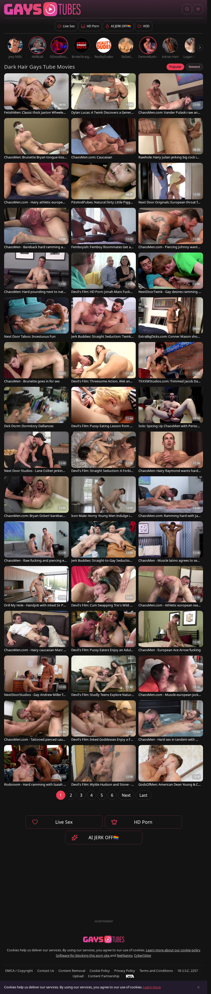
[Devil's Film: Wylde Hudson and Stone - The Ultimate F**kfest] (103, 766)
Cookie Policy (100, 970)
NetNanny (125, 955)
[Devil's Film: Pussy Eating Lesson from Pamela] (103, 408)
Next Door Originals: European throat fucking (169, 202)
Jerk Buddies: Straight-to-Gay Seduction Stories (101, 560)
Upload (78, 976)
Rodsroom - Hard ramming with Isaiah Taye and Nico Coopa (35, 784)
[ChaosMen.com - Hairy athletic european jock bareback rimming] (36, 184)
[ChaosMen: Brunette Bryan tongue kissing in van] (36, 139)
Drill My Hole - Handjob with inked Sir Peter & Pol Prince (35, 605)
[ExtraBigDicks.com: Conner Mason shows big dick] (170, 318)
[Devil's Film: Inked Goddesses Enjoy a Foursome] (103, 721)
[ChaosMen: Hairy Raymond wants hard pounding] (170, 453)
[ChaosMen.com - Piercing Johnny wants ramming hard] (170, 229)
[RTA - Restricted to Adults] (130, 976)
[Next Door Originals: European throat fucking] (170, 184)
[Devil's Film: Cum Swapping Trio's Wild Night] (103, 587)
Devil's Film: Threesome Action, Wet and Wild (101, 381)
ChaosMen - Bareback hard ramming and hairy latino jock (34, 247)
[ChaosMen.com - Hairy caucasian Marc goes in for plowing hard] (36, 632)
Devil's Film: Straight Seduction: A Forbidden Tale (102, 471)
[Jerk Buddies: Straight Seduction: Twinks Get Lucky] (103, 318)
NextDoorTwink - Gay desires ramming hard (169, 292)
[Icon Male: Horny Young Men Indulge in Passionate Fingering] (103, 497)
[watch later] (10, 79)
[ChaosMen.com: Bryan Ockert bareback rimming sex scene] (36, 497)
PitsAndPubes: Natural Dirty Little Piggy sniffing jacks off (101, 202)
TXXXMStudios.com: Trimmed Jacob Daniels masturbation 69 (169, 381)
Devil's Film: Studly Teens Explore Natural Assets (102, 695)
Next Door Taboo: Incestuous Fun (30, 336)
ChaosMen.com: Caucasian (91, 157)
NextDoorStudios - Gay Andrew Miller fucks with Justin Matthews (35, 695)
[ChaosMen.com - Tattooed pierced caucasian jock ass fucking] (36, 721)
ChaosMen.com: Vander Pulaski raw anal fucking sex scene (169, 112)
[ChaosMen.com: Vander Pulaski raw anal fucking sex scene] (170, 94)
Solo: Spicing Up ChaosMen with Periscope (168, 426)
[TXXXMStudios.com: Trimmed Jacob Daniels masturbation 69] (170, 363)
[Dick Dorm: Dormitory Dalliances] (36, 408)
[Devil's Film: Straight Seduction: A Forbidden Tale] (103, 453)
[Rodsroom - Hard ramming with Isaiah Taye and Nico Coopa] (36, 766)
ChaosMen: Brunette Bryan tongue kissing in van (34, 157)
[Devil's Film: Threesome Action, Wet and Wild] (103, 363)
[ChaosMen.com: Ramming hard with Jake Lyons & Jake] (170, 497)
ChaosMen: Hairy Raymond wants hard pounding (169, 471)
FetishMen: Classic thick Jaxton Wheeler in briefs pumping (35, 112)
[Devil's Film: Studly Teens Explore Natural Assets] (103, 677)
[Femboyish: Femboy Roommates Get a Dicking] (103, 229)
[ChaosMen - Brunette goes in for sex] (36, 363)
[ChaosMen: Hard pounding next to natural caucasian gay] (36, 274)
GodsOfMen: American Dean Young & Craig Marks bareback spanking (168, 784)
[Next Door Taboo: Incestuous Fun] (36, 318)
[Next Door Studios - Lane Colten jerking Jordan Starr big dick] (36, 453)
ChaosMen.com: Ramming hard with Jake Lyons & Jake (169, 516)
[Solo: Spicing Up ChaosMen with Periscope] (170, 408)
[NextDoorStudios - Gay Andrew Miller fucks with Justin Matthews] (36, 677)
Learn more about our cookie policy (173, 950)
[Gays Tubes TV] (103, 939)
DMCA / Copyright (19, 970)
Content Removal (71, 970)
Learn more (152, 987)
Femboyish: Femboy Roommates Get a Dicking (102, 247)
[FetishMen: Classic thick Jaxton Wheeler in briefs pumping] (36, 94)
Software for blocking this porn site (83, 955)
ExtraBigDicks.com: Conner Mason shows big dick (169, 336)
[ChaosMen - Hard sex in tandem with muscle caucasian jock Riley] (170, 721)
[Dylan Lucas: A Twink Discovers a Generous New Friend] (103, 94)
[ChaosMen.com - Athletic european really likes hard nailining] (170, 587)
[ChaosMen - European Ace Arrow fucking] (170, 632)
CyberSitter (142, 955)
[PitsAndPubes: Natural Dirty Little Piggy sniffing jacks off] (103, 184)
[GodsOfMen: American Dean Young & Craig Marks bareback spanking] (170, 766)
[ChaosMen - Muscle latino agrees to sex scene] (170, 542)
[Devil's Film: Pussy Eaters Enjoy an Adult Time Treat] (103, 632)
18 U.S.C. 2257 (187, 970)
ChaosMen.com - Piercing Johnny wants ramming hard (168, 247)
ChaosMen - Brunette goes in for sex (32, 381)
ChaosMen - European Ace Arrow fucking (169, 650)
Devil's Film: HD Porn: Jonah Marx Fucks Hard (101, 292)
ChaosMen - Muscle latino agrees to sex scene (168, 560)
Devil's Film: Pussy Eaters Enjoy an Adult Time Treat (101, 650)
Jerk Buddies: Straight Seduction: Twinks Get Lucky (102, 336)
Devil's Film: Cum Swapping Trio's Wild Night (102, 605)
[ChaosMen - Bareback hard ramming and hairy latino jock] (36, 229)
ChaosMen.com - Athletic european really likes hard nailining (168, 605)
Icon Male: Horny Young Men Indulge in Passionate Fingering (101, 516)
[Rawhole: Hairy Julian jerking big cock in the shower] (170, 139)
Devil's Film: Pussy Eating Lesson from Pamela (102, 426)
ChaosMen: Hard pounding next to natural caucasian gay (35, 292)
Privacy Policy (124, 970)
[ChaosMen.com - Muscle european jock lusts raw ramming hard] (170, 677)
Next (126, 795)
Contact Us (45, 970)
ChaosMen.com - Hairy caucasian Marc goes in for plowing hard (35, 650)
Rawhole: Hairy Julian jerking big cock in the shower (169, 157)
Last (143, 795)
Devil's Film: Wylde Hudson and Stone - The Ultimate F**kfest (102, 784)
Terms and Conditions (156, 970)
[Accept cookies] (198, 987)
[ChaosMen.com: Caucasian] (103, 139)
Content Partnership (103, 976)
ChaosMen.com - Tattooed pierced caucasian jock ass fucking (35, 739)
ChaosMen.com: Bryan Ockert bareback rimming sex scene (35, 516)
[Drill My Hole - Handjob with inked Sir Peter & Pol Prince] (36, 587)
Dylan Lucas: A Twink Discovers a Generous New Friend (102, 112)
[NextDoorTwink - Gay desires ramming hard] (170, 274)
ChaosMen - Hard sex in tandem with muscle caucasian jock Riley (169, 739)
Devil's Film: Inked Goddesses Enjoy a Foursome (102, 739)
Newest (194, 66)
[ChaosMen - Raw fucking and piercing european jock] (36, 542)
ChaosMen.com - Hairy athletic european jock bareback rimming (35, 202)
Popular (175, 66)
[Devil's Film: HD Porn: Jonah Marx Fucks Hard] (103, 274)
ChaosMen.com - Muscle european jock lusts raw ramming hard (169, 695)
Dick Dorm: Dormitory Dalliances (29, 426)
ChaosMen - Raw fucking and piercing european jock (35, 560)
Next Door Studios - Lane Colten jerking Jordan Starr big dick (35, 471)
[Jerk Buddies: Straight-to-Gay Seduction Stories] (103, 542)
